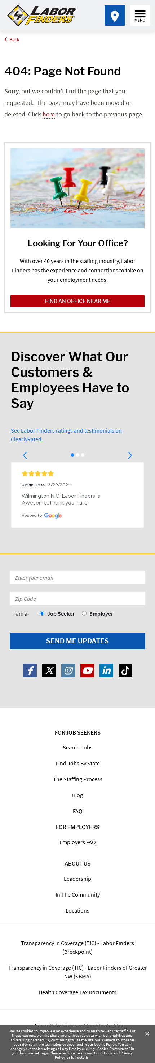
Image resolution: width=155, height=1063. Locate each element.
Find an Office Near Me (77, 301)
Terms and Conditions (94, 1052)
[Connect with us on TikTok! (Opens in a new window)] (125, 670)
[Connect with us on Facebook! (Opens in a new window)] (30, 670)
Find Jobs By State (78, 763)
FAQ (78, 811)
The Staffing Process (77, 779)
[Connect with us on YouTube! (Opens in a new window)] (87, 670)
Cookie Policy (105, 1044)
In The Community (78, 894)
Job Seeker (61, 613)
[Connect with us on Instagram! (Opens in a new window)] (68, 670)
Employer (101, 613)
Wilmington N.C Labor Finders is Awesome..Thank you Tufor (62, 500)
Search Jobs (78, 747)
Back (14, 39)
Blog (77, 795)
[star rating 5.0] (77, 473)
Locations (77, 910)
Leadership (77, 878)
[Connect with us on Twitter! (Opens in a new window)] (49, 670)
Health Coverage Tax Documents (77, 992)
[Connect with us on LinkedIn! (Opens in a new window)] (106, 670)
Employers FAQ (77, 842)
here (49, 114)
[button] (25, 455)
